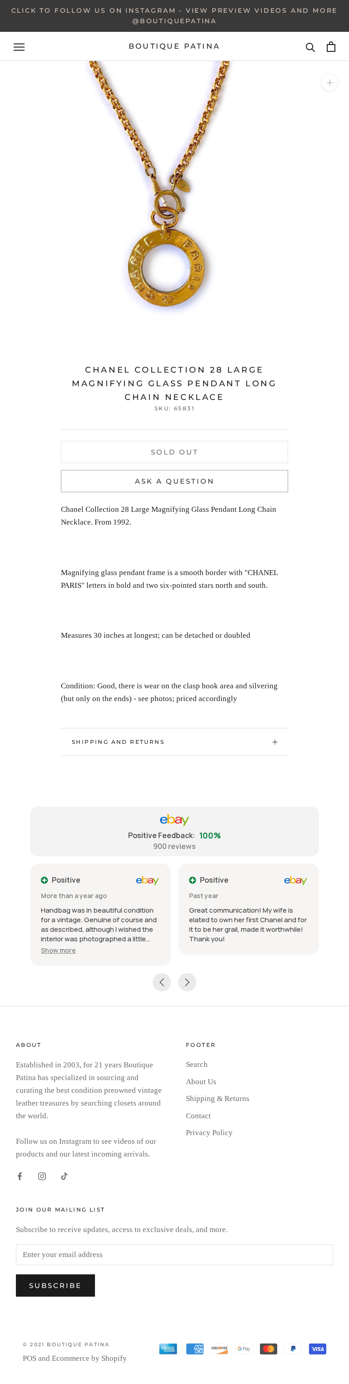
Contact (198, 1115)
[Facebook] (20, 1176)
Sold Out (175, 452)
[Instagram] (42, 1176)
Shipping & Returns (217, 1098)
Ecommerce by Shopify (89, 1358)
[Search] (310, 46)
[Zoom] (330, 83)
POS (29, 1358)
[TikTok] (64, 1176)
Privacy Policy (209, 1132)
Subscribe (55, 1285)
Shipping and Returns (118, 741)
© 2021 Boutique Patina (66, 1344)
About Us (201, 1081)
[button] (58, 950)
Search (197, 1064)
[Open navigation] (19, 46)
